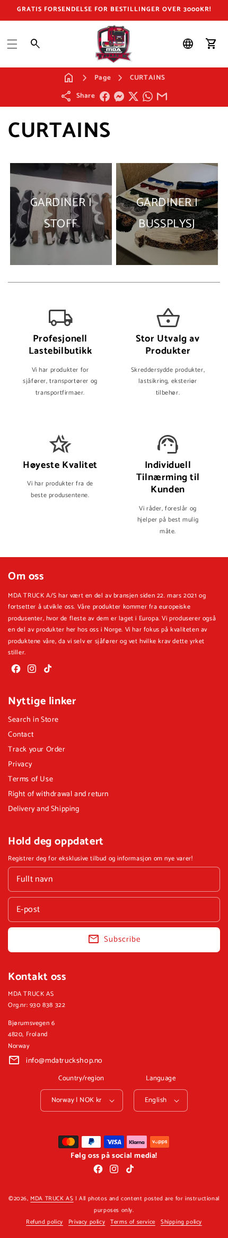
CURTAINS (147, 77)
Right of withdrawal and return (58, 794)
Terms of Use (30, 779)
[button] (12, 44)
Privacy (20, 764)
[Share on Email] (162, 96)
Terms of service (132, 1222)
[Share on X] (133, 96)
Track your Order (37, 750)
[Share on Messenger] (119, 96)
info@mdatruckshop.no (64, 1061)
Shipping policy (181, 1222)
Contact (20, 735)
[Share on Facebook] (105, 96)
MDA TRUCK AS (51, 1198)
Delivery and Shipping (44, 809)
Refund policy (44, 1222)
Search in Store (33, 720)
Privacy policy (86, 1222)
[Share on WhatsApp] (148, 96)
